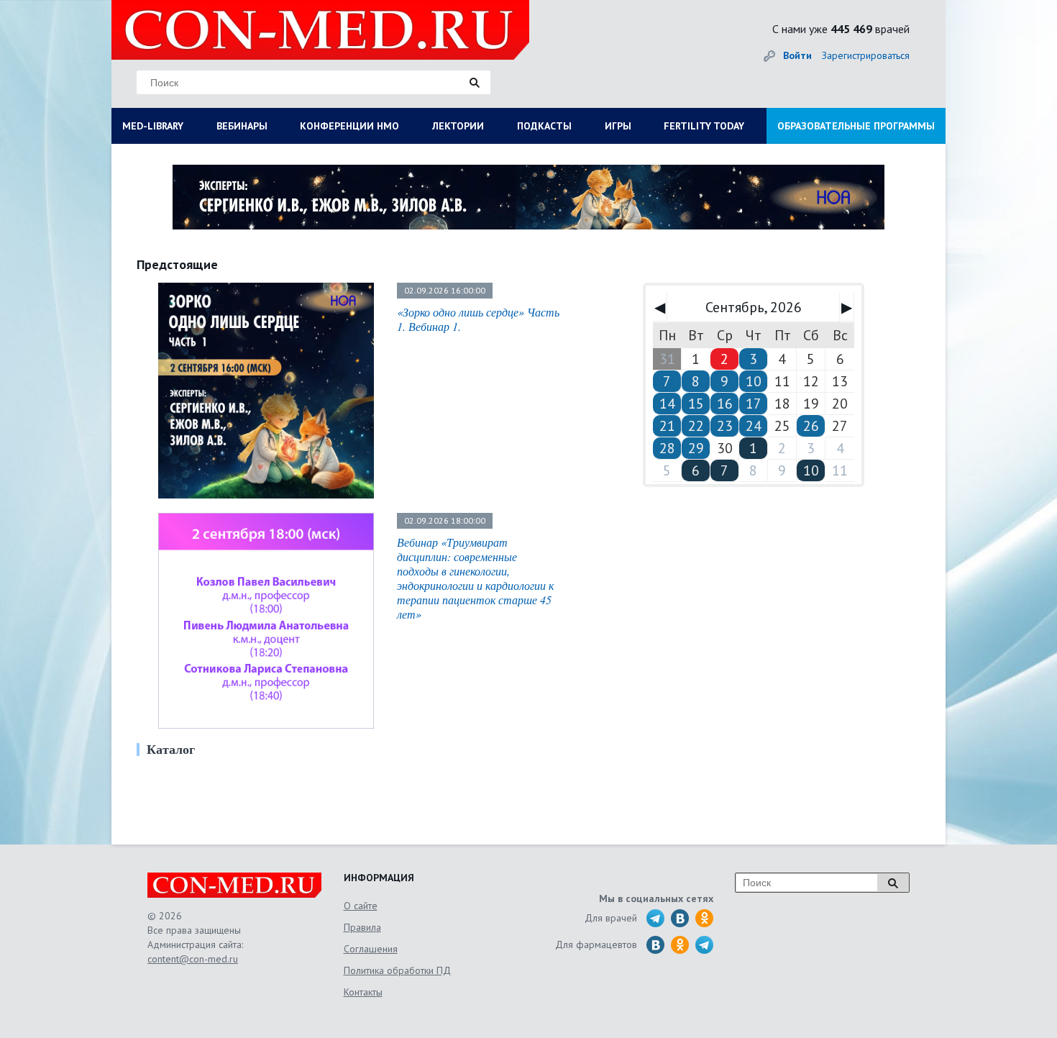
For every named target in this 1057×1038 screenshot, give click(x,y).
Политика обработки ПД (397, 970)
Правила (362, 927)
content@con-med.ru (192, 958)
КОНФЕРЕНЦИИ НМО (349, 125)
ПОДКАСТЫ (544, 125)
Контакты (363, 991)
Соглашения (371, 948)
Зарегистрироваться (866, 55)
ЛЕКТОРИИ (458, 125)
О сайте (361, 905)
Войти (797, 55)
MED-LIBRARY (152, 125)
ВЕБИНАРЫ (241, 125)
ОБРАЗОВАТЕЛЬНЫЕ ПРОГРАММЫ (856, 125)
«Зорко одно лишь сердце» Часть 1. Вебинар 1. (478, 319)
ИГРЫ (618, 125)
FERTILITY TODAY (704, 125)
